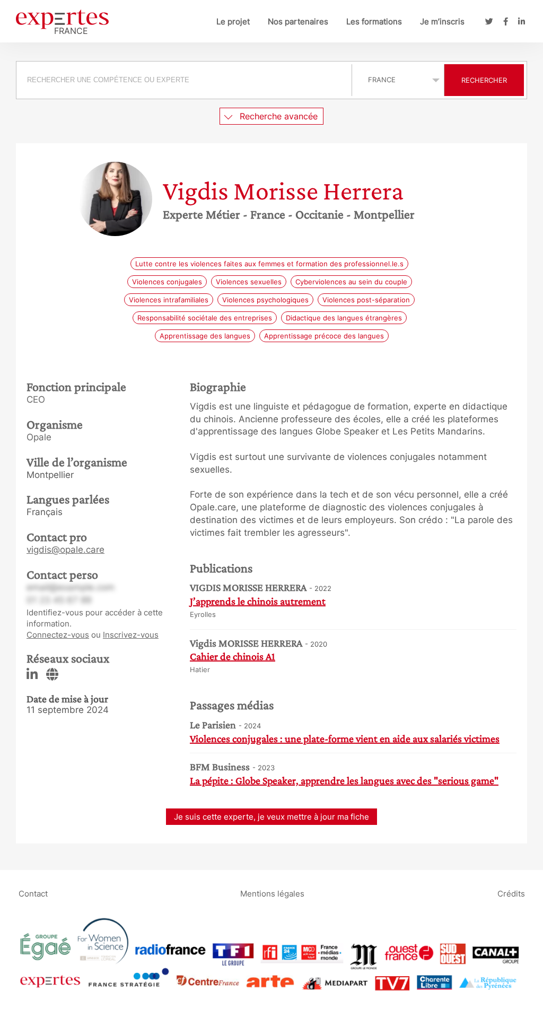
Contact (33, 894)
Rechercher (484, 80)
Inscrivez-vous (131, 635)
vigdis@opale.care (65, 549)
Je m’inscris (442, 21)
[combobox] (185, 80)
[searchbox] (184, 80)
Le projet (233, 21)
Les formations (374, 21)
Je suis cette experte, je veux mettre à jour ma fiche (271, 817)
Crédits (511, 894)
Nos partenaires (298, 21)
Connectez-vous (58, 635)
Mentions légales (272, 894)
